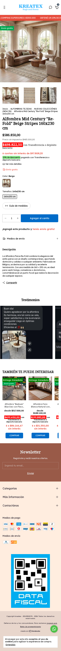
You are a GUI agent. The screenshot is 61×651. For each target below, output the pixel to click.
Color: (8, 176)
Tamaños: (13, 191)
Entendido (10, 644)
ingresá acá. (52, 623)
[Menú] (4, 8)
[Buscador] (50, 8)
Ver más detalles (13, 164)
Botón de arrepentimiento (30, 627)
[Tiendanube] (30, 631)
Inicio (5, 109)
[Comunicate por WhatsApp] (54, 629)
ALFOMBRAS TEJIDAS (21, 109)
